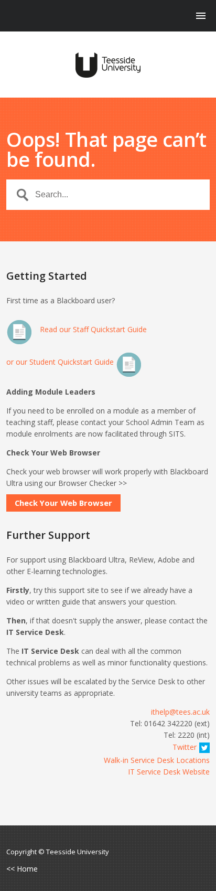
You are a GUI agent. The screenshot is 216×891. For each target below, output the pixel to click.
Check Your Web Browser (63, 502)
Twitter (184, 747)
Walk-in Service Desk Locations (157, 760)
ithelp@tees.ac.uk (180, 712)
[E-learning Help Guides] (107, 65)
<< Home (22, 869)
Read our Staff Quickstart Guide (92, 329)
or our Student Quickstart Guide (61, 362)
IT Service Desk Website (169, 772)
